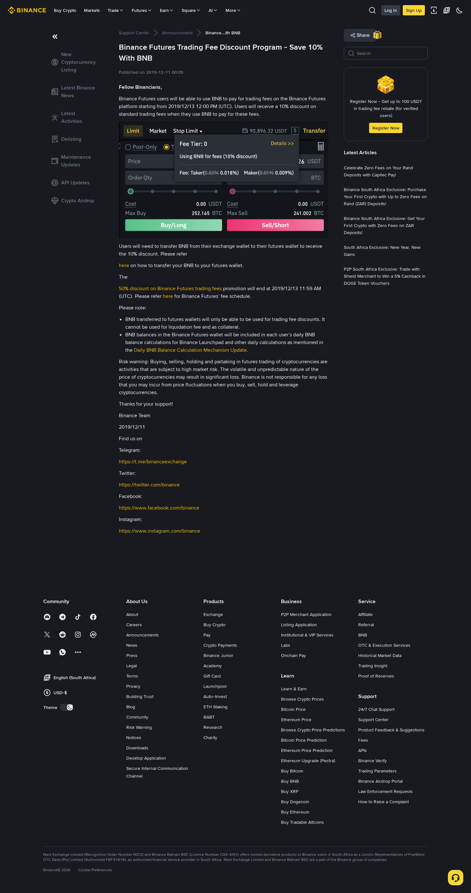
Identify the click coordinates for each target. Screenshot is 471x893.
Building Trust (139, 696)
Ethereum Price (296, 719)
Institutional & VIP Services (307, 635)
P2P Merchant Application (306, 614)
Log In (390, 10)
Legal (131, 666)
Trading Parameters (377, 771)
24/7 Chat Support (376, 709)
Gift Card (212, 676)
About (132, 614)
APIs (362, 750)
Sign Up (414, 10)
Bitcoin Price (293, 709)
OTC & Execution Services (384, 645)
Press (131, 655)
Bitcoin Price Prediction (304, 740)
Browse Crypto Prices (302, 699)
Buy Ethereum (295, 812)
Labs (285, 645)
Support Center (373, 719)
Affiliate (365, 614)
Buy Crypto (65, 10)
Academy (212, 666)
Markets (92, 10)
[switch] (66, 707)
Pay (207, 635)
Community (137, 717)
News (131, 645)
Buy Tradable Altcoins (302, 822)
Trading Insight (372, 666)
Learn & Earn (294, 689)
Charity (210, 737)
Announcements (142, 635)
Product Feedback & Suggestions (391, 730)
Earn (164, 10)
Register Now (385, 128)
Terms (132, 676)
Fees (363, 740)
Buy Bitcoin (292, 771)
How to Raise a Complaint (383, 802)
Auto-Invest (215, 696)
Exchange (213, 614)
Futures (139, 10)
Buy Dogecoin (295, 802)
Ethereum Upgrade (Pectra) (308, 760)
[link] (73, 62)
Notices (133, 737)
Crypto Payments (220, 645)
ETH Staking (215, 707)
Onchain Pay (293, 655)
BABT (209, 717)
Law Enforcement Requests (385, 791)
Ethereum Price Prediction (307, 750)
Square (189, 10)
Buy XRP (289, 791)
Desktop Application (146, 758)
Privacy (133, 686)
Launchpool (215, 686)
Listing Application (299, 625)
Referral (366, 625)
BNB (362, 635)
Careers (134, 625)
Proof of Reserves (376, 676)
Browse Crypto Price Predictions (313, 730)
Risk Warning (139, 727)
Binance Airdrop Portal (380, 781)
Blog (130, 707)
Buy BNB (290, 781)
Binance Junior (218, 655)
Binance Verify (372, 760)
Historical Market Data (379, 655)
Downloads (137, 748)
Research (212, 727)
